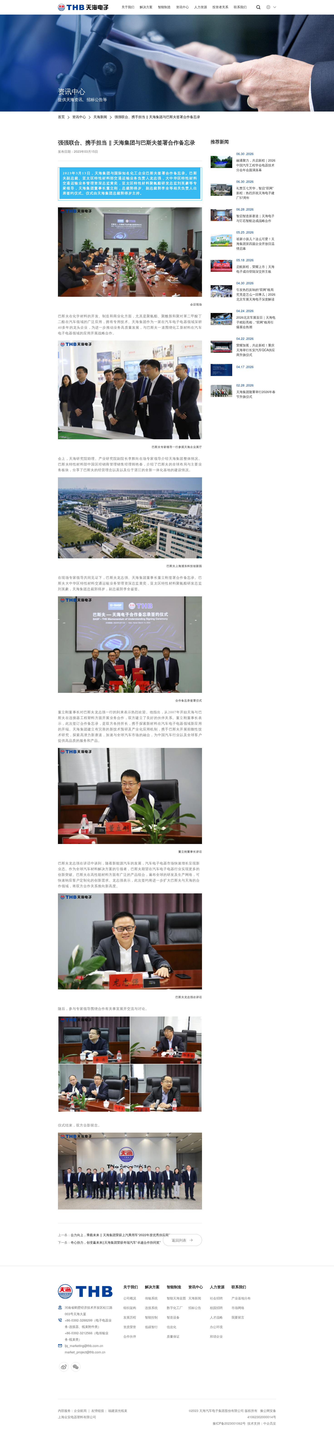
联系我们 (240, 7)
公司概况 (129, 1298)
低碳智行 (151, 1326)
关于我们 (128, 7)
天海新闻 (100, 116)
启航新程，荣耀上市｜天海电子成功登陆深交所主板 (255, 269)
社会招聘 (216, 1298)
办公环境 (216, 1326)
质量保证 (173, 1336)
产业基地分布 (241, 1298)
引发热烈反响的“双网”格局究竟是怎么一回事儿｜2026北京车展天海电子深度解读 (255, 294)
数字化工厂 (175, 1307)
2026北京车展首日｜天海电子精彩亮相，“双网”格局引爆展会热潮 (255, 322)
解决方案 (146, 7)
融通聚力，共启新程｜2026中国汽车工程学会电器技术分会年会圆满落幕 (255, 165)
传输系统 (151, 1298)
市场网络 (238, 1307)
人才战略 (216, 1317)
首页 (61, 116)
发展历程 (129, 1317)
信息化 (171, 1326)
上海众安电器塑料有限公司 (77, 1417)
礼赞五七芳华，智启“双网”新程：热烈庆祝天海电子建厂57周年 (255, 193)
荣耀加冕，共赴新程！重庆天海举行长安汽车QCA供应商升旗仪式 (255, 350)
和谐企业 (216, 1336)
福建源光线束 (117, 1410)
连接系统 (151, 1307)
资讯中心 (182, 7)
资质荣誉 (129, 1326)
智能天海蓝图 (176, 1298)
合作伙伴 (129, 1336)
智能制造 (164, 7)
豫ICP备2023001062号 (229, 1423)
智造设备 (173, 1317)
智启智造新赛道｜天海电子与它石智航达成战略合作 (255, 218)
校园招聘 (216, 1307)
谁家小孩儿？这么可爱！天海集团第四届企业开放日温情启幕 (255, 243)
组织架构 (129, 1307)
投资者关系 (220, 7)
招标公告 (194, 1307)
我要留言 (238, 1317)
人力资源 (200, 7)
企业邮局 (80, 1410)
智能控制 (151, 1317)
